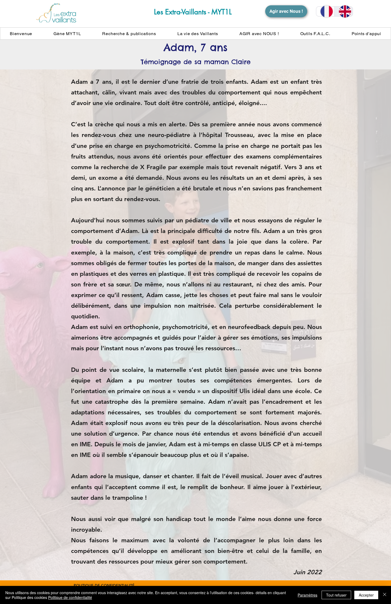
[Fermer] (384, 595)
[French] (325, 11)
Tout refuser (336, 595)
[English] (343, 11)
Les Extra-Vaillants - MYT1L (193, 11)
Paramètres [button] (307, 595)
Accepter (366, 595)
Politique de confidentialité (70, 597)
